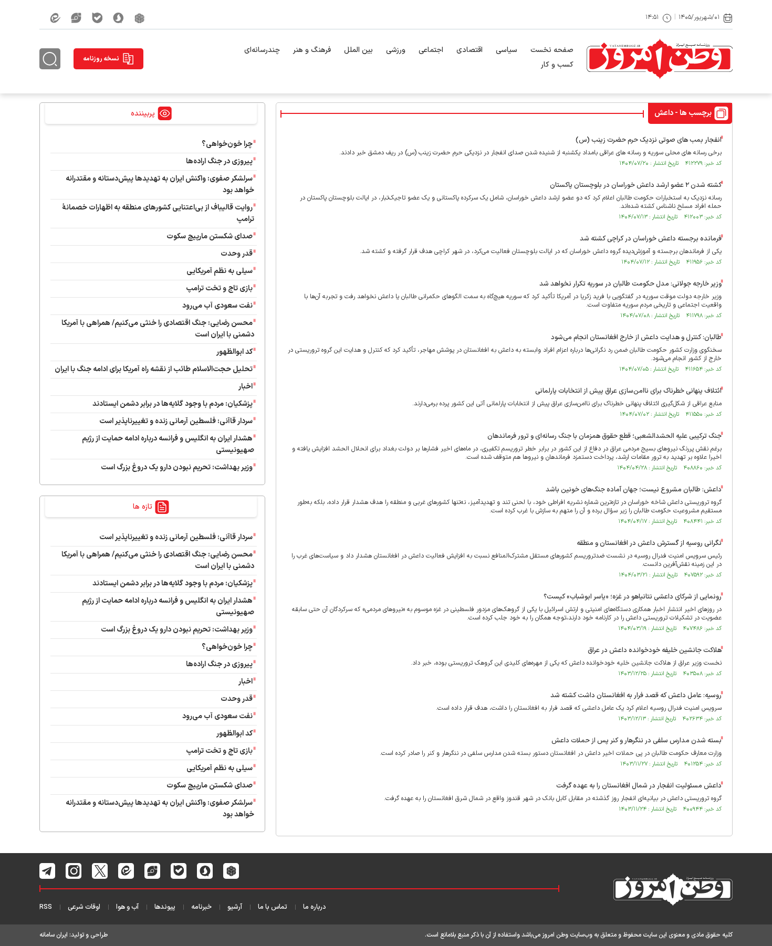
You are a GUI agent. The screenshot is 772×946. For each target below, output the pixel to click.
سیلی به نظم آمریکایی (219, 271)
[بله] (97, 18)
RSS (45, 907)
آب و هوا (127, 907)
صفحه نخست (551, 50)
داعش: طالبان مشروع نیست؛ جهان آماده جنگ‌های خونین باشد (634, 490)
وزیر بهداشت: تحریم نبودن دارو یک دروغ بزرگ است (177, 467)
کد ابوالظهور (234, 352)
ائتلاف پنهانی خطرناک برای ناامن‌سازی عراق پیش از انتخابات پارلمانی (628, 391)
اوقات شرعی (84, 907)
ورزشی (395, 50)
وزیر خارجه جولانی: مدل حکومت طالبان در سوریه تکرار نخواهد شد (630, 284)
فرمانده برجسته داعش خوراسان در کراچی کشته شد (651, 239)
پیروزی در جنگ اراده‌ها (219, 161)
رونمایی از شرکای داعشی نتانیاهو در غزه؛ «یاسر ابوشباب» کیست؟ (633, 597)
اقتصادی (469, 50)
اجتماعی (431, 50)
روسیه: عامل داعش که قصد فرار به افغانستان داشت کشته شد (636, 695)
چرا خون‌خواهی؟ (227, 144)
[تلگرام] (47, 871)
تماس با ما (272, 907)
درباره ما (314, 907)
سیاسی (506, 50)
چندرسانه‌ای (262, 50)
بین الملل (358, 50)
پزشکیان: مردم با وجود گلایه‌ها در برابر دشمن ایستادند (172, 403)
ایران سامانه (53, 935)
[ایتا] (55, 18)
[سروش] (118, 18)
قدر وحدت (237, 253)
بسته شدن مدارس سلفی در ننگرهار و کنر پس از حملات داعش (636, 740)
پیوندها (164, 907)
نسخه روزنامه (101, 59)
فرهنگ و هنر (312, 50)
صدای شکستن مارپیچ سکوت (209, 236)
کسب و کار (557, 64)
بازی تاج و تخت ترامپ (219, 288)
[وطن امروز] (660, 58)
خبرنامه (201, 907)
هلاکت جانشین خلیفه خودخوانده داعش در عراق (655, 650)
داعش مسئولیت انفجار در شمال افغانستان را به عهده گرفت (639, 786)
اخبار (245, 386)
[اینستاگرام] (74, 871)
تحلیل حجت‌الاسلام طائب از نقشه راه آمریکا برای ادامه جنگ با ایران (154, 369)
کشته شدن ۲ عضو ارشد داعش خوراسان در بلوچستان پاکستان (636, 185)
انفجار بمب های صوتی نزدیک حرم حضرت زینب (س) (649, 140)
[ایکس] (100, 871)
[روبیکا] (139, 18)
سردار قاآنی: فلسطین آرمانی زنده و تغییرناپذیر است (176, 421)
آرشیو (234, 907)
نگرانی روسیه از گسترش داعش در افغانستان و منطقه (649, 543)
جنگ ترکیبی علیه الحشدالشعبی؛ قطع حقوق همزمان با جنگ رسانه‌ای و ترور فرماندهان (604, 436)
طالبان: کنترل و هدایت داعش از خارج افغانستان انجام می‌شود (636, 337)
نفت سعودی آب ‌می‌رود (217, 305)
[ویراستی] (76, 18)
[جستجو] (49, 58)
